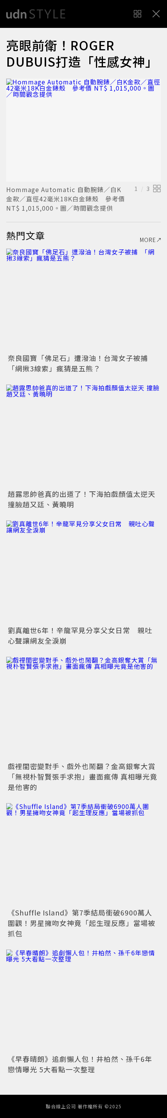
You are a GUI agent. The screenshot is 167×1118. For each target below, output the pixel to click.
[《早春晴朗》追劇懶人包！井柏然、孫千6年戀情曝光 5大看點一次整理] (83, 1001)
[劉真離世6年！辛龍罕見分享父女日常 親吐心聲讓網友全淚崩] (83, 571)
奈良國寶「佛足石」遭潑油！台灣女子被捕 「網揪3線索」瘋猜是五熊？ (81, 363)
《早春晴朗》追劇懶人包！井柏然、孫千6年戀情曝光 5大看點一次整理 (80, 1064)
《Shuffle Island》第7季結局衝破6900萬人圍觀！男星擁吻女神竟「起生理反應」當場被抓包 (81, 922)
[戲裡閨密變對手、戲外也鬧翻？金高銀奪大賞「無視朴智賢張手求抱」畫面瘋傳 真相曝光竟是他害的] (83, 708)
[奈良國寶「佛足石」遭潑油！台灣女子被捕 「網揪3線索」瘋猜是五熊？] (83, 300)
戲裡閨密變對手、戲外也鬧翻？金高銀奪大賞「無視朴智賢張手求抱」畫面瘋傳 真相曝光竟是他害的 (82, 776)
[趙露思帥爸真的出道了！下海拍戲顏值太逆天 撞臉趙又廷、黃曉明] (83, 436)
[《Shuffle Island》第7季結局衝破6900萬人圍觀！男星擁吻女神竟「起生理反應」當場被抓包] (83, 854)
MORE (148, 239)
